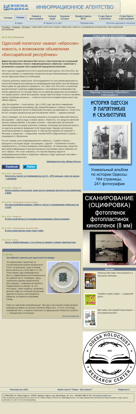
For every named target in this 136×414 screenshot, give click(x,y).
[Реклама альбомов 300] (109, 189)
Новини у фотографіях (36, 17)
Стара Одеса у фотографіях (109, 35)
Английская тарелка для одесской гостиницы (30, 257)
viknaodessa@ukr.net (101, 395)
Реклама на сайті (19, 389)
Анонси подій (52, 17)
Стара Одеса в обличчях (105, 17)
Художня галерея (64, 17)
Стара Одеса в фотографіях (126, 17)
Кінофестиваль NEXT (83, 17)
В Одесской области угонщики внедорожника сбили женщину (37, 219)
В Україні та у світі (53, 23)
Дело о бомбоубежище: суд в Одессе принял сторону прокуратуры (40, 242)
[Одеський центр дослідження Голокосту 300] (109, 383)
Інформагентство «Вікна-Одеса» (64, 161)
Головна (8, 18)
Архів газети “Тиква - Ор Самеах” (74, 389)
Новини (20, 17)
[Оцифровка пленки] (109, 264)
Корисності (124, 389)
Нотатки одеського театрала (120, 23)
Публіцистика (87, 23)
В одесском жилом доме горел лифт (24, 230)
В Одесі (19, 23)
